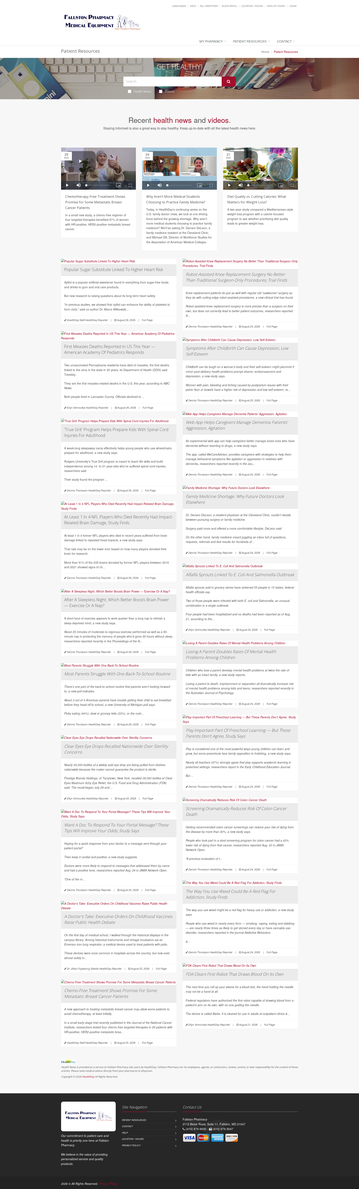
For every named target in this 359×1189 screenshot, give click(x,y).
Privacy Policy (131, 1145)
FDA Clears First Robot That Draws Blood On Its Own (234, 974)
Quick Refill (229, 5)
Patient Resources (250, 41)
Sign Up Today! (276, 5)
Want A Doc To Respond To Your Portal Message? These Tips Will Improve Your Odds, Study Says (116, 827)
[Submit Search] (229, 82)
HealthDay (88, 1076)
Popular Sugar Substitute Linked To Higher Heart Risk (113, 269)
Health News (142, 91)
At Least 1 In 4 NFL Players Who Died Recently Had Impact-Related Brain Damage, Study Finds (118, 519)
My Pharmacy (211, 41)
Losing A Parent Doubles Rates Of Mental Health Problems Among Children (231, 654)
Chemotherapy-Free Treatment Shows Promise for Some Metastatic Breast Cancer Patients (95, 202)
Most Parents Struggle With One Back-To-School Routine (117, 674)
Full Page (147, 320)
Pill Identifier (209, 5)
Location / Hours (252, 5)
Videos (170, 91)
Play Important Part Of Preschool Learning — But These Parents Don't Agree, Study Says (238, 733)
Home (265, 52)
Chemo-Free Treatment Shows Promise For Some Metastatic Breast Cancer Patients (110, 993)
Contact (284, 41)
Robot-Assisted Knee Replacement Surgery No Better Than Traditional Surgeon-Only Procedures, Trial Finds (236, 277)
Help (193, 5)
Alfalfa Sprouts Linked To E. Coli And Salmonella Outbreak (240, 574)
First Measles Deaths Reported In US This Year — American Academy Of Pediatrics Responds (109, 349)
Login (292, 5)
